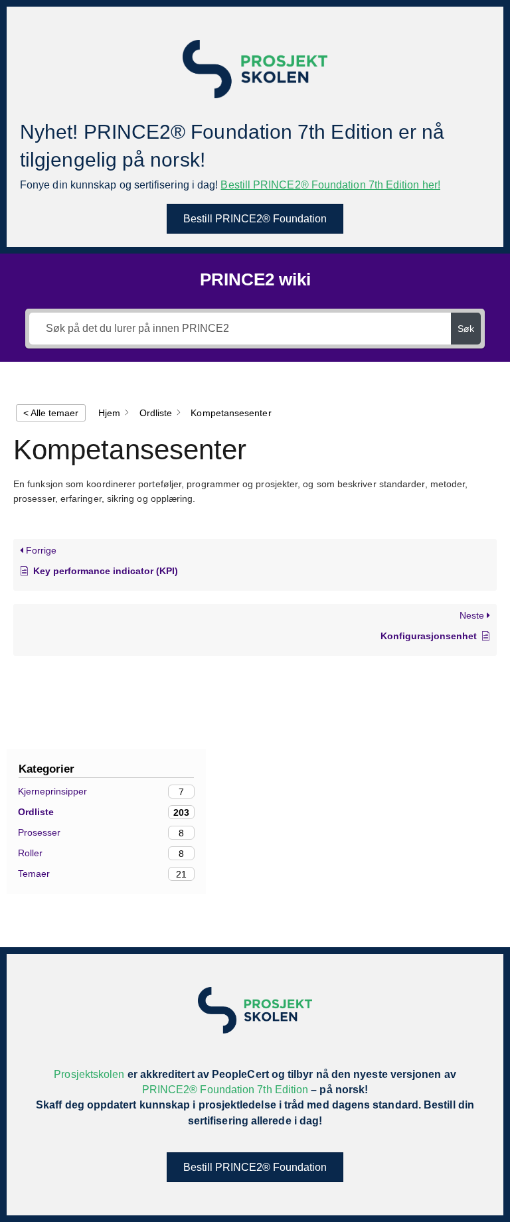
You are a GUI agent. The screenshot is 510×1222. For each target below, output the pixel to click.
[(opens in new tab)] (255, 68)
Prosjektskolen (89, 1074)
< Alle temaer (50, 413)
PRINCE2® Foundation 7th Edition (225, 1089)
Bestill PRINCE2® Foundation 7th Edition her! (330, 185)
